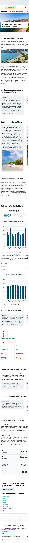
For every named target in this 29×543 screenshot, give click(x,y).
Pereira (4, 502)
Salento (4, 510)
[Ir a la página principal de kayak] (9, 7)
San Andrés (5, 506)
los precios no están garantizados (8, 529)
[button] (2, 7)
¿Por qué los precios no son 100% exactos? (12, 539)
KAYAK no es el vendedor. (8, 533)
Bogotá (4, 500)
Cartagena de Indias (7, 508)
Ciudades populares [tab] (8, 489)
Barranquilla (5, 504)
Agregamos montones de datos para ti (11, 536)
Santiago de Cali (6, 496)
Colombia (13, 518)
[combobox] (14, 266)
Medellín (4, 498)
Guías (8, 518)
